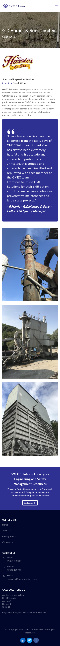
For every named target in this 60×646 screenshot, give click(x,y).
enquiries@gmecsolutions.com (22, 579)
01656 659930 (14, 561)
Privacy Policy (9, 536)
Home (5, 524)
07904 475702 (14, 570)
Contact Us (7, 542)
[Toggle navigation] (56, 6)
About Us (7, 530)
